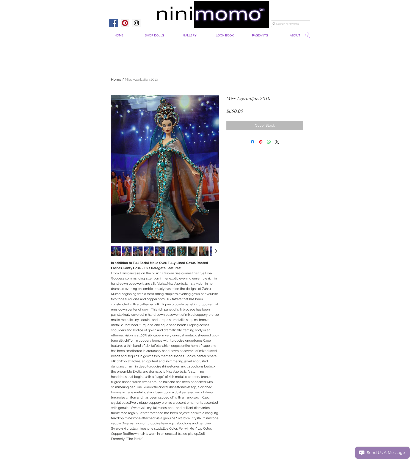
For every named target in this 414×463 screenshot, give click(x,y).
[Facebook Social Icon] (113, 23)
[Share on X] (277, 141)
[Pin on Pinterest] (260, 141)
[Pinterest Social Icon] (125, 23)
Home (116, 79)
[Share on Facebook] (252, 141)
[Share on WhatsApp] (268, 141)
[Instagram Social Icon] (136, 23)
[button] (295, 35)
